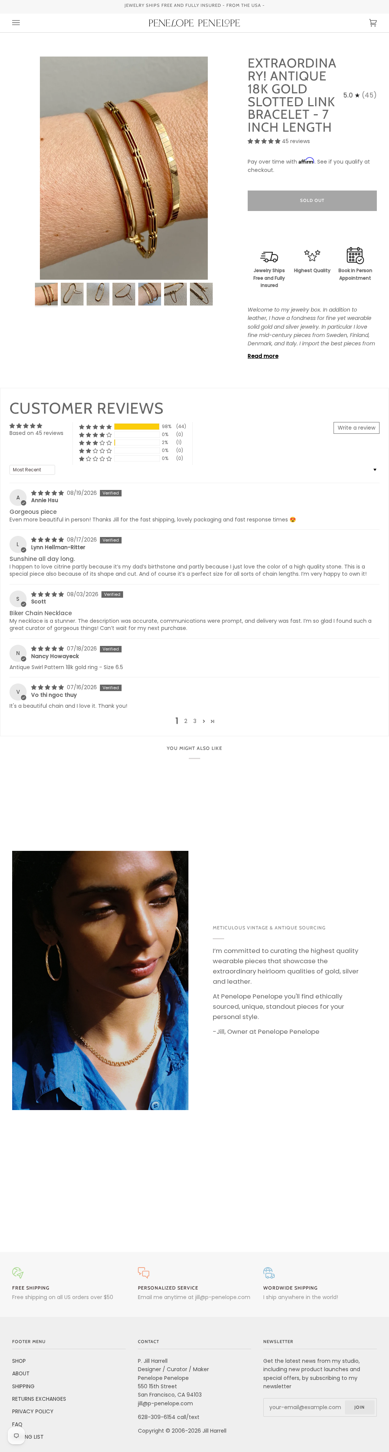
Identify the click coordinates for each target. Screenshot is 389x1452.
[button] (265, 141)
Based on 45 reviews (36, 433)
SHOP (19, 1361)
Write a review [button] (356, 428)
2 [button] (185, 721)
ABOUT (21, 1373)
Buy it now (312, 232)
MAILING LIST (28, 1437)
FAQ (17, 1424)
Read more (263, 356)
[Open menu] (23, 23)
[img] (48, 493)
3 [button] (194, 721)
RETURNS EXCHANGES (39, 1399)
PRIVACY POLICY (33, 1411)
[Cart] (365, 23)
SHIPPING (23, 1386)
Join (359, 1407)
